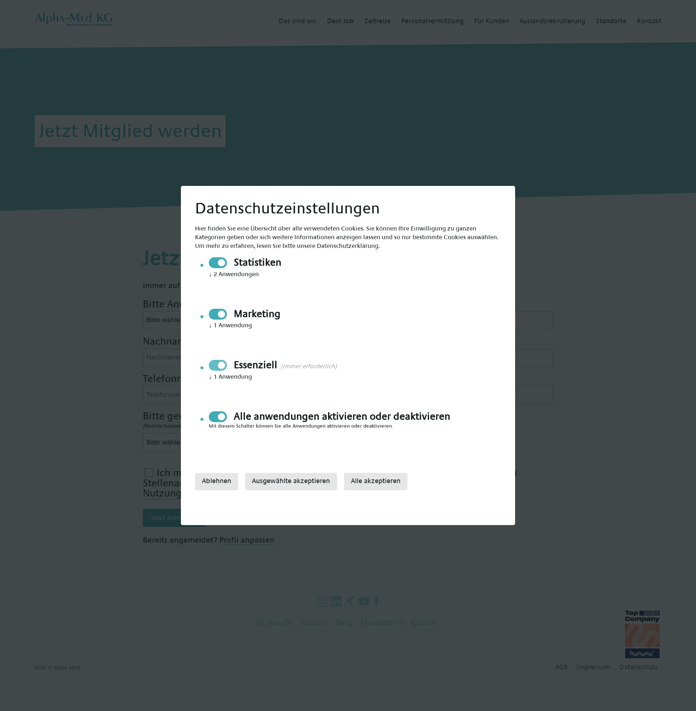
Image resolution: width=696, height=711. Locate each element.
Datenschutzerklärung (347, 245)
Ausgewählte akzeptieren (291, 481)
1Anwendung (230, 325)
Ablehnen (216, 481)
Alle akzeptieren (376, 481)
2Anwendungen (234, 274)
